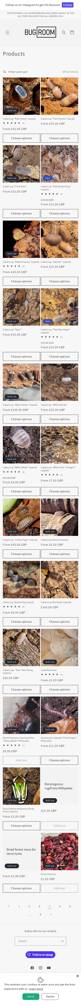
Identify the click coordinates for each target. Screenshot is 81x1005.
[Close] (77, 976)
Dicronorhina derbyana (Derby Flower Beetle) (18, 810)
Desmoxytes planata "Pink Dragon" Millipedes (59, 739)
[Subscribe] (62, 941)
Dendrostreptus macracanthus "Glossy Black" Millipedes (18, 739)
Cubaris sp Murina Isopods (54, 539)
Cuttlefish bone (49, 670)
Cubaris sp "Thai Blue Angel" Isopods (55, 331)
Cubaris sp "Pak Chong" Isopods (19, 118)
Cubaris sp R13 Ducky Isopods (56, 602)
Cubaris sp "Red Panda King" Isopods (56, 188)
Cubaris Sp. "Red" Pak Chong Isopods (18, 671)
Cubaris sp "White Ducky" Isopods (20, 404)
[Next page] (51, 914)
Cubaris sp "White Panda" (54, 404)
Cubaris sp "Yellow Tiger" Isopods (20, 539)
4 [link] (49, 906)
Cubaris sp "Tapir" (12, 329)
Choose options (21, 138)
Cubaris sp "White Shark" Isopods (20, 467)
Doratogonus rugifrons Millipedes (59, 786)
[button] (7, 32)
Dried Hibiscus (48, 874)
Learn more (36, 988)
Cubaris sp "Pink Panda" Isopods (58, 118)
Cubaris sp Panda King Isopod (18, 602)
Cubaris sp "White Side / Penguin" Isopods (58, 469)
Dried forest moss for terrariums (21, 851)
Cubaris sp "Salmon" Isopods (56, 261)
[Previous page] (9, 906)
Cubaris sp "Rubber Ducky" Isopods (21, 261)
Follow (67, 5)
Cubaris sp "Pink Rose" (15, 186)
